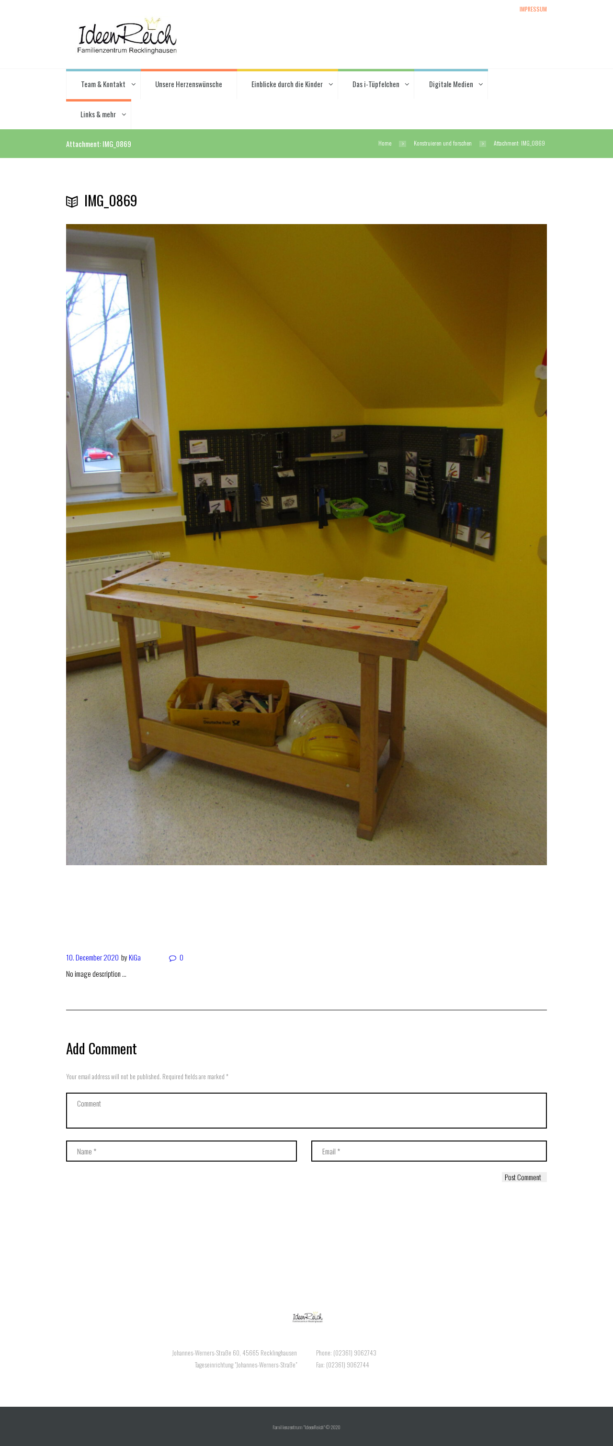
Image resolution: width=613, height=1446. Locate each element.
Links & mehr (98, 114)
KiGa (135, 957)
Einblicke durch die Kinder (287, 84)
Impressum (533, 8)
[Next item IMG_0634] (186, 903)
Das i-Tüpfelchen (375, 84)
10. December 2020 (92, 957)
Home (384, 143)
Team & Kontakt (103, 84)
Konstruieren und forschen (443, 143)
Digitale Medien (451, 84)
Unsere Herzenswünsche (188, 84)
